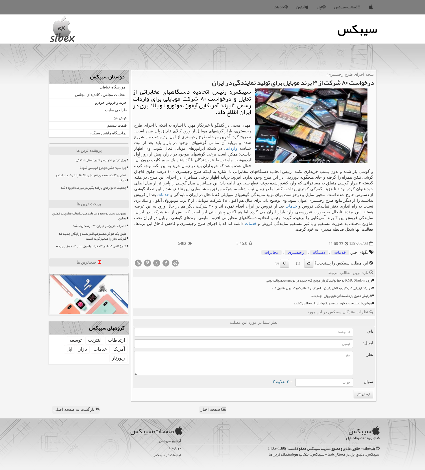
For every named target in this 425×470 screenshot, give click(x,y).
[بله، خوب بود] (308, 263)
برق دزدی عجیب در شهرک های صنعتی (101, 160)
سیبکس (357, 29)
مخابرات (271, 252)
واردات (231, 148)
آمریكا (119, 349)
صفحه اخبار (211, 409)
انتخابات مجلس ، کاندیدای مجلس (101, 94)
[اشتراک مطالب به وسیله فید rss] (138, 262)
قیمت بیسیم (117, 125)
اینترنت (94, 340)
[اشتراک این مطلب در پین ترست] (147, 262)
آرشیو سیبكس (170, 441)
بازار (83, 349)
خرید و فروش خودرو (111, 102)
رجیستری (296, 252)
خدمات (279, 7)
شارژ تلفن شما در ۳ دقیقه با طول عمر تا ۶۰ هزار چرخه (91, 246)
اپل (319, 7)
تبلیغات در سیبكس (167, 455)
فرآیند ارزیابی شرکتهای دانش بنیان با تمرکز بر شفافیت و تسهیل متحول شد (321, 288)
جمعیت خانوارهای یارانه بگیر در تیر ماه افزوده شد (93, 187)
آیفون (300, 7)
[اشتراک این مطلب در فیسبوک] (166, 262)
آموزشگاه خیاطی (113, 87)
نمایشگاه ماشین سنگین (108, 133)
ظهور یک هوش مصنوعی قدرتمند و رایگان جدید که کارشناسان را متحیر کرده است (92, 236)
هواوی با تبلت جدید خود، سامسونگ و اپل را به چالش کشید (332, 303)
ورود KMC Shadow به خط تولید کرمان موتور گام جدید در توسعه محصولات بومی (319, 280)
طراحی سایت (116, 110)
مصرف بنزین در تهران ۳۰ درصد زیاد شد (99, 226)
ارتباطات (116, 340)
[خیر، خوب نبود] (284, 263)
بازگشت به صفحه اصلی (74, 409)
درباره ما (175, 448)
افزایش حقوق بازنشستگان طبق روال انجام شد (341, 296)
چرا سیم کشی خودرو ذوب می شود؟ (103, 167)
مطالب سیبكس (345, 7)
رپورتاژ (118, 358)
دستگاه (319, 252)
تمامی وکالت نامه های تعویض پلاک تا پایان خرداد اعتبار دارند (90, 178)
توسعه (75, 340)
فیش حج (120, 118)
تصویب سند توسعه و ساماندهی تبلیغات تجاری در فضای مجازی (89, 216)
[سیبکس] (371, 7)
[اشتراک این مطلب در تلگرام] (175, 262)
